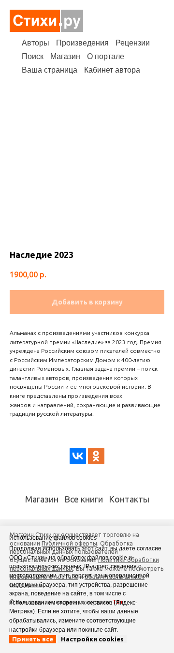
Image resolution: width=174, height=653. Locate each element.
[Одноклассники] (96, 456)
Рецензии (133, 43)
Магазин (65, 56)
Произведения (82, 43)
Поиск (33, 56)
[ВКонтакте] (78, 456)
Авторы (35, 43)
